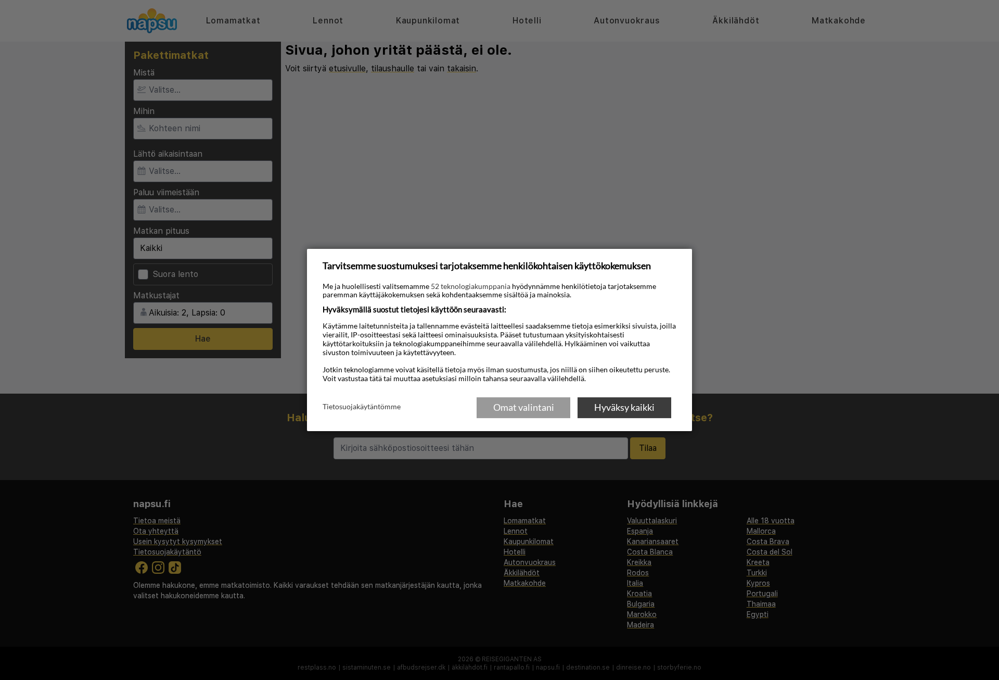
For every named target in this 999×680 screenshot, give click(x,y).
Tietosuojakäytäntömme (362, 406)
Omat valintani (523, 407)
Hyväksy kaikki (624, 407)
